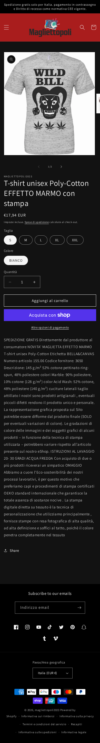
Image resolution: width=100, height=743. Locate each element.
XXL (75, 240)
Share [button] (14, 550)
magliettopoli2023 (47, 710)
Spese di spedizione (37, 222)
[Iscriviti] (79, 608)
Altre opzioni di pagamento (50, 327)
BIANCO (16, 260)
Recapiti (76, 724)
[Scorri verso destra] (61, 166)
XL (57, 240)
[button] (6, 27)
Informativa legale (73, 732)
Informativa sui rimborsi (38, 716)
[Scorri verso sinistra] (38, 166)
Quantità (10, 272)
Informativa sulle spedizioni (37, 732)
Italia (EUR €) (47, 673)
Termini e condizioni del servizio (44, 724)
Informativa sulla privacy (76, 716)
